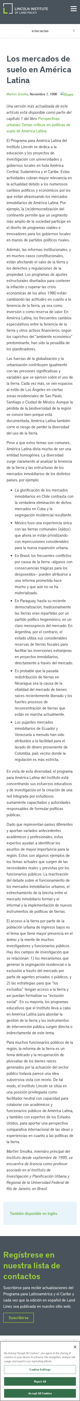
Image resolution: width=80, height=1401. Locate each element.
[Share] (67, 94)
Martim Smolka (17, 94)
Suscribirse (19, 1317)
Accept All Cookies (39, 1393)
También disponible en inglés (33, 1213)
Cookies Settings (39, 1369)
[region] (40, 1371)
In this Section (40, 31)
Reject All (40, 1381)
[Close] (75, 1346)
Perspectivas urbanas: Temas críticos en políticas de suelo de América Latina (38, 124)
